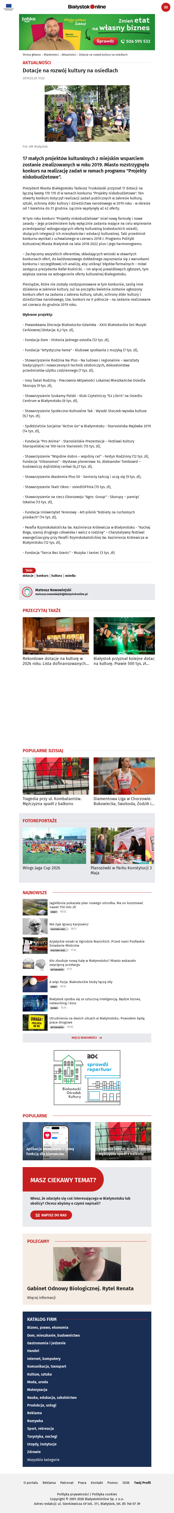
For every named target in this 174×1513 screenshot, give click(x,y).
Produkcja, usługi (41, 1405)
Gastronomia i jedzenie (46, 1343)
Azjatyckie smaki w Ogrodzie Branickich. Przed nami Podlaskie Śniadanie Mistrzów (97, 943)
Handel (33, 1351)
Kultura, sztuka (39, 1374)
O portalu (31, 1483)
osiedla (70, 575)
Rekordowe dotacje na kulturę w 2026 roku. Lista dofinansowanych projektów (54, 661)
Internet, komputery (43, 1359)
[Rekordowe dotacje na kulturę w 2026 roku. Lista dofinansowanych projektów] (56, 636)
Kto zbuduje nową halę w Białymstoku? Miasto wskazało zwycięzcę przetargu (92, 963)
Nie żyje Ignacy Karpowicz (69, 924)
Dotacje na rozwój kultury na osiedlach (103, 54)
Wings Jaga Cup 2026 (41, 868)
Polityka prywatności (73, 1494)
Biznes (54, 1008)
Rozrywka (35, 1421)
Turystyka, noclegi (42, 1436)
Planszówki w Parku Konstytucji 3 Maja (121, 870)
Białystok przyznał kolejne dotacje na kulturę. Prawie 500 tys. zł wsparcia (126, 661)
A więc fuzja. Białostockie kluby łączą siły (80, 982)
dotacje (28, 575)
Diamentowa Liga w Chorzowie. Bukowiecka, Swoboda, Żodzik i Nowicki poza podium (122, 801)
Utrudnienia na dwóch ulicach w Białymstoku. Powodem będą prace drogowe (97, 1020)
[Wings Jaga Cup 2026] (54, 845)
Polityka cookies (104, 1494)
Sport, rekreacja (40, 1428)
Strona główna (32, 54)
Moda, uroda (37, 1382)
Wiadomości (51, 54)
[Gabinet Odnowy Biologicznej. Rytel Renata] (87, 1264)
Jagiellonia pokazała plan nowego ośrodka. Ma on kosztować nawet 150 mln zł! (96, 905)
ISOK (126, 1483)
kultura (56, 575)
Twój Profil (142, 1483)
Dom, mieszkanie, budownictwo (53, 1335)
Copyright (57, 1499)
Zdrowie (34, 1452)
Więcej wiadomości (84, 1037)
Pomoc (112, 1483)
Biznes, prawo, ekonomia (47, 1327)
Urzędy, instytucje (42, 1444)
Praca (82, 1483)
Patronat (66, 1483)
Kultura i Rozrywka (60, 929)
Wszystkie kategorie (43, 1460)
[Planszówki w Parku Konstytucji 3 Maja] (122, 845)
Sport (54, 912)
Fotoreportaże (40, 820)
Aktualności (69, 54)
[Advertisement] (87, 707)
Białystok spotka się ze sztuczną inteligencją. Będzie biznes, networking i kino (95, 1001)
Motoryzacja (37, 1390)
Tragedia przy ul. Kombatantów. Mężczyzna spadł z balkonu (52, 801)
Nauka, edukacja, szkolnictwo (52, 1397)
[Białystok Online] (87, 7)
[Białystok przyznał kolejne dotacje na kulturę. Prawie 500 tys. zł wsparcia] (127, 636)
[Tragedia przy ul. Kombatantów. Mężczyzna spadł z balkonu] (56, 776)
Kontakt (97, 1483)
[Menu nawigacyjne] (165, 7)
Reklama (34, 1413)
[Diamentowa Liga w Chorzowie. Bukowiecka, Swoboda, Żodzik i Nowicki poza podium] (127, 776)
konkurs (42, 575)
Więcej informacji (41, 1298)
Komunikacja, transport (46, 1366)
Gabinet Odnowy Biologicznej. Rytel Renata (80, 1288)
